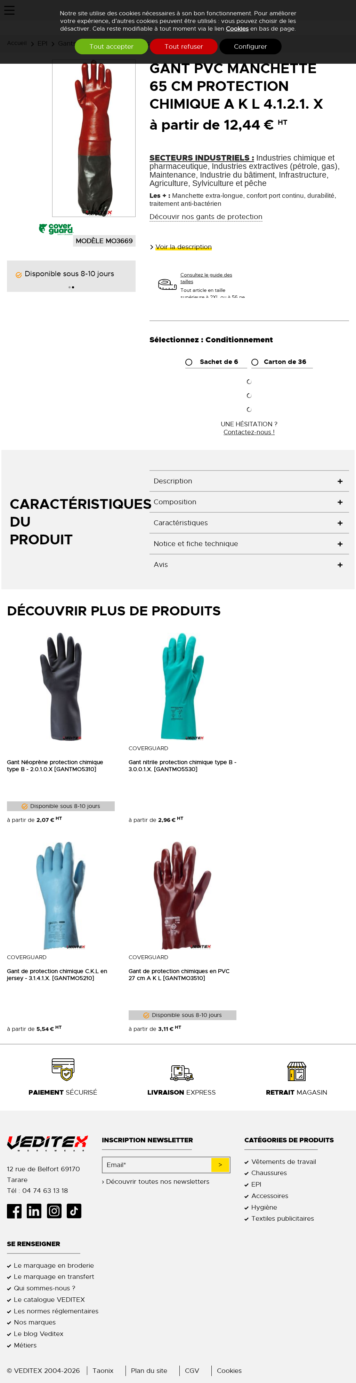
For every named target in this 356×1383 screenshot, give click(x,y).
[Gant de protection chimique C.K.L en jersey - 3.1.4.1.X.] (61, 896)
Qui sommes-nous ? (44, 1288)
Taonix (102, 1370)
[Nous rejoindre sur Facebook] (17, 1211)
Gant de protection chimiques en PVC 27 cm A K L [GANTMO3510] (179, 975)
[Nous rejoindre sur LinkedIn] (37, 1211)
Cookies (237, 28)
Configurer (250, 46)
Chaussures (269, 1172)
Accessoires (269, 1195)
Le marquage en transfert (54, 1276)
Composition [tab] (175, 502)
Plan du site (149, 1370)
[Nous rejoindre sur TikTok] (77, 1211)
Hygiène (264, 1207)
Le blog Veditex (38, 1333)
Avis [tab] (161, 564)
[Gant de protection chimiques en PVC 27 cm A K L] (182, 896)
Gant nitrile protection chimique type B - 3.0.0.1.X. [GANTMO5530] (182, 766)
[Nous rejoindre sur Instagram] (56, 1211)
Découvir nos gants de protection (205, 216)
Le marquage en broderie (54, 1265)
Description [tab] (173, 481)
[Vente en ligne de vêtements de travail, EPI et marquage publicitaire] (47, 1143)
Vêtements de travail (283, 1161)
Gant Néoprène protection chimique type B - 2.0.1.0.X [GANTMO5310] (55, 766)
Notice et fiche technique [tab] (196, 543)
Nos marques (35, 1322)
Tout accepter (111, 46)
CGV (192, 1370)
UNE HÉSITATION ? (249, 428)
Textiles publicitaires (282, 1218)
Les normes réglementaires (56, 1311)
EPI (256, 1184)
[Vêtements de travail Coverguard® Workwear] (56, 229)
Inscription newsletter (147, 1140)
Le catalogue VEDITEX (49, 1299)
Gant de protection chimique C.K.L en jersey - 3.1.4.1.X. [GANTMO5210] (57, 975)
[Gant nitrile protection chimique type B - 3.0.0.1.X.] (182, 687)
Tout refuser (183, 46)
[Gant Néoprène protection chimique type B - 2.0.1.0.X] (61, 687)
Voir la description (183, 246)
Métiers (25, 1345)
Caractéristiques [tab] (181, 523)
